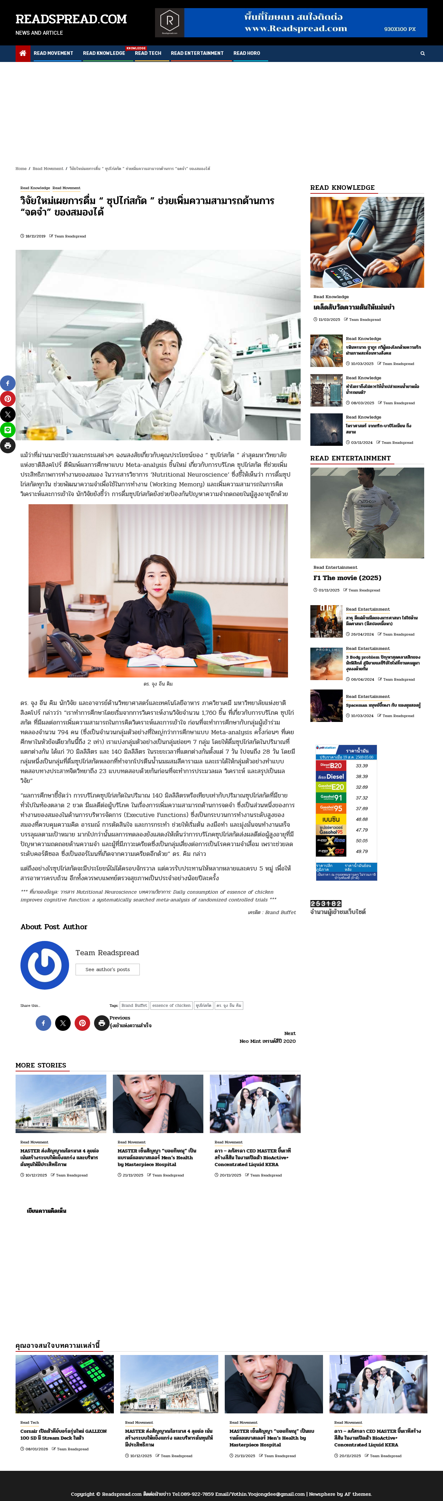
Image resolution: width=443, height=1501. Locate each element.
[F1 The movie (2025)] (367, 513)
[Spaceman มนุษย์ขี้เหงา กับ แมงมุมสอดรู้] (326, 705)
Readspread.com (71, 19)
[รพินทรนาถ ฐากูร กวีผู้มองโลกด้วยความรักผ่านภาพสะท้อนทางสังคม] (326, 351)
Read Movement (53, 53)
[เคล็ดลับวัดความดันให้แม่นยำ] (367, 242)
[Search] (423, 54)
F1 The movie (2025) (347, 577)
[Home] (23, 54)
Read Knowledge (104, 53)
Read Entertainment (197, 53)
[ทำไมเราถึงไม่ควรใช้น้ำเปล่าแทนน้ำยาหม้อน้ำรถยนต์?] (326, 390)
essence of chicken (171, 1005)
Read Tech (148, 53)
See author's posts (108, 969)
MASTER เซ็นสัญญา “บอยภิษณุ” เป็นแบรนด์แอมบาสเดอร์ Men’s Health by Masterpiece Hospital (157, 1157)
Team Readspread (70, 236)
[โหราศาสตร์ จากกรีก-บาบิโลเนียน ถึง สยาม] (326, 429)
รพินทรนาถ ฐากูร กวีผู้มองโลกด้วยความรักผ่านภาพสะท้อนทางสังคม (383, 350)
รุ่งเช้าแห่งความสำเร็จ (130, 1022)
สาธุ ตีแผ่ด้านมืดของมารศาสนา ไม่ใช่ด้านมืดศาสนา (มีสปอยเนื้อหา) (382, 621)
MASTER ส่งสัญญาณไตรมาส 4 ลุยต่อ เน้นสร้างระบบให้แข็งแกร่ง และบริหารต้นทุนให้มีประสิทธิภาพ (59, 1157)
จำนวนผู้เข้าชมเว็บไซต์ (338, 912)
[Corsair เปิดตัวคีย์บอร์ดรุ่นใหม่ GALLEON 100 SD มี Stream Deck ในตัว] (65, 1384)
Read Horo (246, 53)
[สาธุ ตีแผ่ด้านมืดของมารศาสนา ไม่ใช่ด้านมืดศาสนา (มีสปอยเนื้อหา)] (326, 621)
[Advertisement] (221, 110)
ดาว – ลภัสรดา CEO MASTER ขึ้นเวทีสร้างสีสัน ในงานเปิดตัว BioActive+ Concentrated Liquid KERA (253, 1157)
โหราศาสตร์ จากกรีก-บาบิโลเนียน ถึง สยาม (378, 428)
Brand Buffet (134, 1005)
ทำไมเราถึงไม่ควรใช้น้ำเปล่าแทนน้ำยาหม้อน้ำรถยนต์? (382, 389)
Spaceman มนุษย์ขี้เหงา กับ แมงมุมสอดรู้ (383, 705)
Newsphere (322, 1494)
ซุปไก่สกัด (203, 1005)
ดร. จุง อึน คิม (229, 1005)
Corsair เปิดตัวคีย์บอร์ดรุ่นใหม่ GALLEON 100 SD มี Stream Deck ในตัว (63, 1434)
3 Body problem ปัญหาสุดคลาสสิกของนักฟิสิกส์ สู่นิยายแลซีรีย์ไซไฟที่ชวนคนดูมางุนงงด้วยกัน (383, 663)
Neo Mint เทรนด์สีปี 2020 (268, 1037)
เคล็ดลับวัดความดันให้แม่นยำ (354, 307)
